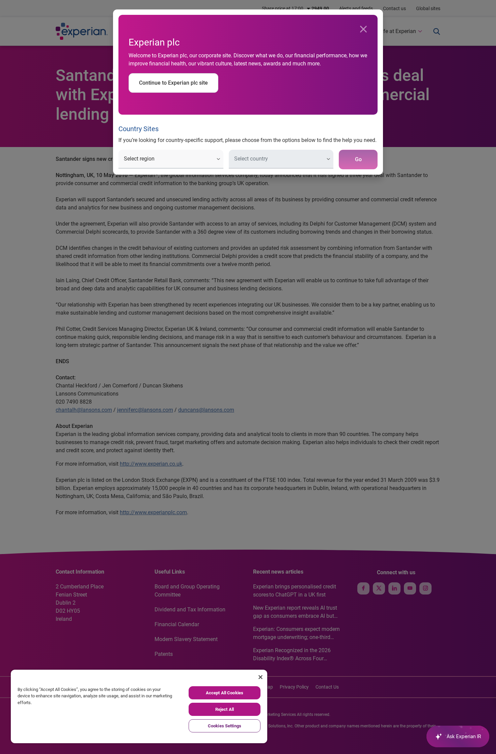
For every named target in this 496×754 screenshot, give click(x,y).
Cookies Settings (224, 725)
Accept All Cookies (224, 692)
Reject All (224, 709)
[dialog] (248, 377)
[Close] (363, 29)
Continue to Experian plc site (173, 83)
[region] (139, 706)
